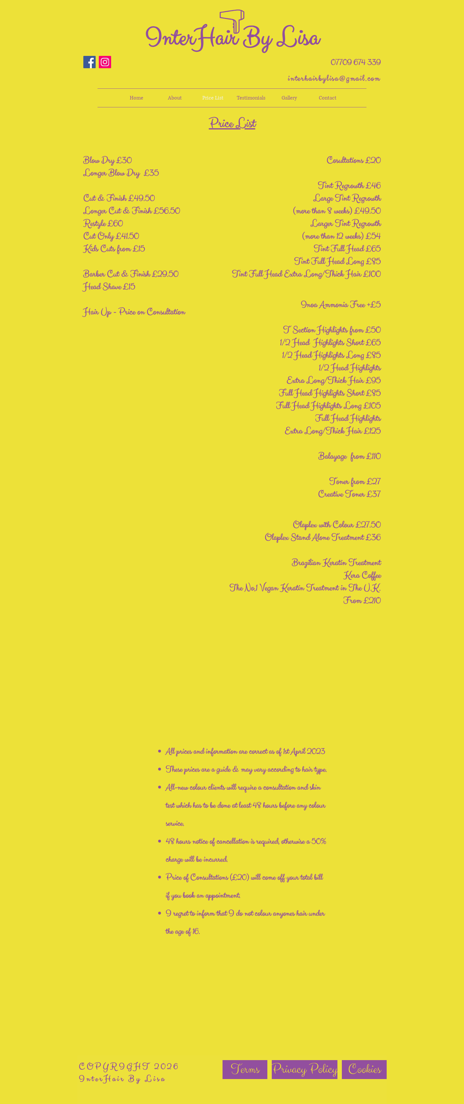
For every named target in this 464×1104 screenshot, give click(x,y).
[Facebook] (89, 62)
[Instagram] (105, 62)
